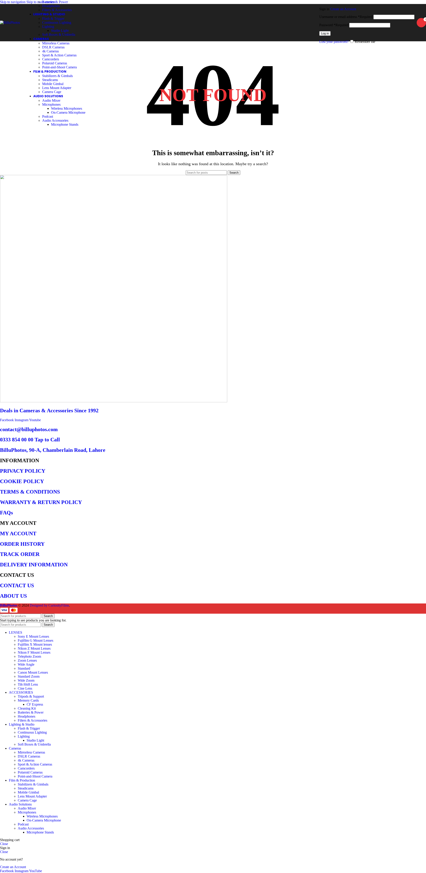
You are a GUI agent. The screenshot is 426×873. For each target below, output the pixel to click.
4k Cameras (50, 51)
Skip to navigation (13, 2)
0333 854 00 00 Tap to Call (30, 439)
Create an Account (343, 9)
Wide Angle (26, 664)
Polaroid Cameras (54, 63)
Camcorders (50, 59)
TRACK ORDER (19, 554)
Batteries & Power (55, 2)
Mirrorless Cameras (55, 43)
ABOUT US (13, 596)
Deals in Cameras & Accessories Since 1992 (49, 410)
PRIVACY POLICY (22, 471)
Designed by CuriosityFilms (49, 605)
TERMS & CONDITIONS (30, 492)
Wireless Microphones (66, 108)
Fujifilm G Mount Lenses (35, 640)
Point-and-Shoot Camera (59, 67)
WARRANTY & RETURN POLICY (41, 502)
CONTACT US (17, 585)
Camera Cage (51, 92)
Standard (24, 668)
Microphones (51, 104)
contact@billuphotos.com (29, 429)
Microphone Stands (64, 124)
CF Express (35, 704)
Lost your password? (334, 42)
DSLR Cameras (53, 47)
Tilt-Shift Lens (28, 684)
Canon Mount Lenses (33, 672)
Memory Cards (28, 700)
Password (333, 25)
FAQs (6, 513)
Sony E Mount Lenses (33, 636)
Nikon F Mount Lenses (34, 652)
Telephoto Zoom (29, 656)
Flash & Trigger (53, 18)
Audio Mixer (51, 100)
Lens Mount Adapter (56, 88)
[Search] (317, 22)
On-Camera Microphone (68, 112)
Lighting (48, 26)
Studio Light (60, 30)
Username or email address (346, 17)
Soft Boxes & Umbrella (58, 34)
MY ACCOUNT (18, 533)
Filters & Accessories (57, 10)
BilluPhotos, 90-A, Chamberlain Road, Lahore (52, 450)
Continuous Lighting (56, 22)
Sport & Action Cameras (59, 55)
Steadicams (50, 80)
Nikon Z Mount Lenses (34, 648)
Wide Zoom (26, 680)
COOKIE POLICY (22, 481)
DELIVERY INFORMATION (34, 564)
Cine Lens (25, 688)
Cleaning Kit (27, 708)
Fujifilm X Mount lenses (35, 644)
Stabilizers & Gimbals (57, 76)
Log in (325, 33)
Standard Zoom (28, 676)
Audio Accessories (55, 120)
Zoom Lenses (27, 660)
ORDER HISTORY (22, 544)
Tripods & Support (31, 696)
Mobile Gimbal (52, 84)
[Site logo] (10, 22)
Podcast (47, 116)
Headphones (51, 6)
